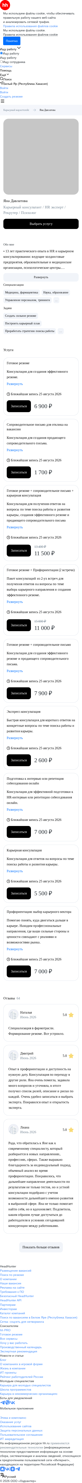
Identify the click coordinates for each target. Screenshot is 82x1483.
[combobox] (8, 1476)
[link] (6, 79)
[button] (4, 88)
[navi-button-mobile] (2, 102)
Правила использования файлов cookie (30, 34)
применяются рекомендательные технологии (34, 1445)
